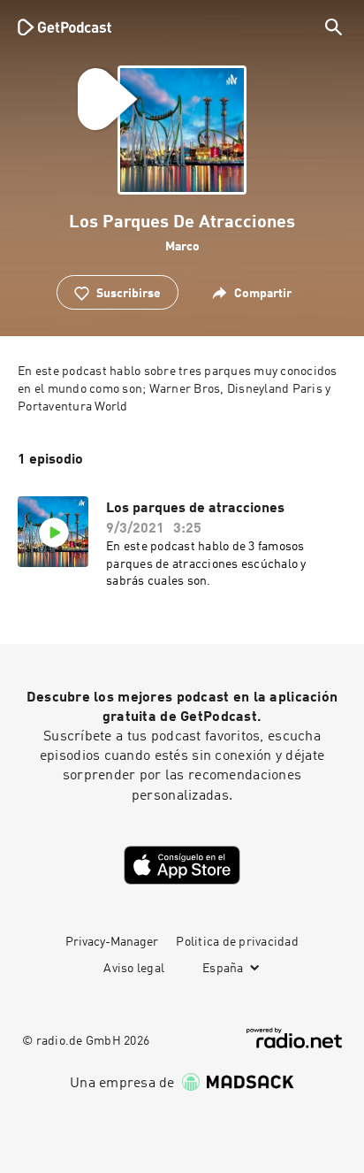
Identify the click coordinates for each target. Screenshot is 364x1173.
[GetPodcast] (64, 26)
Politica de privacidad (237, 942)
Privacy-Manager (111, 942)
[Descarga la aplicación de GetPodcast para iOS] (182, 865)
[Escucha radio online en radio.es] (294, 1038)
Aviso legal (133, 968)
